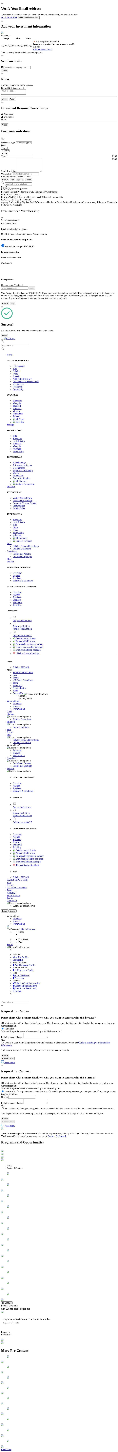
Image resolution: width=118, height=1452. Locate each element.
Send (4, 70)
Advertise (19, 422)
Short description (9, 171)
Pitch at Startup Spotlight (27, 653)
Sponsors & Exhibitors (23, 580)
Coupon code (12, 285)
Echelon (16, 371)
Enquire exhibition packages (28, 650)
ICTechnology (19, 462)
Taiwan (16, 416)
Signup (12, 911)
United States (19, 441)
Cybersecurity (19, 366)
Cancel (5, 179)
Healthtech (17, 386)
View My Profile (20, 957)
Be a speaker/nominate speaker (29, 644)
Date (3, 145)
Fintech (16, 376)
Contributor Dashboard (25, 988)
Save (12, 99)
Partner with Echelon (25, 641)
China (15, 527)
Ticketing (17, 605)
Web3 (15, 374)
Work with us (19, 709)
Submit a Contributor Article (27, 983)
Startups (10, 714)
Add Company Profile (25, 965)
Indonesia (17, 408)
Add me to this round (42, 49)
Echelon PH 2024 (21, 667)
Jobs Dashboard (22, 975)
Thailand (17, 406)
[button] (10, 561)
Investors (11, 722)
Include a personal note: (12, 1037)
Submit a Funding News (26, 986)
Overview (17, 573)
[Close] (2, 3)
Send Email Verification (28, 17)
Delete (28, 179)
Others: (4, 1097)
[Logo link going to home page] (9, 338)
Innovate (17, 706)
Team (15, 683)
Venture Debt (19, 506)
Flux (15, 368)
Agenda (16, 575)
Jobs (15, 675)
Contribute (12, 758)
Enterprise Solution (21, 478)
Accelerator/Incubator (22, 500)
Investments (18, 384)
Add (12, 179)
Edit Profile (18, 960)
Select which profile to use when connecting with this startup (28, 1088)
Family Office (19, 508)
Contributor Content (22, 763)
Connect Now (7, 1058)
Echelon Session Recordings (26, 546)
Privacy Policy (19, 688)
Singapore (17, 400)
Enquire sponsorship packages (29, 647)
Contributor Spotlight (22, 556)
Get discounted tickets (25, 638)
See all (10, 944)
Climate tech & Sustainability (26, 381)
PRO (9, 734)
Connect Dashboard (22, 548)
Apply (31, 288)
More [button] (9, 670)
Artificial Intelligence (22, 379)
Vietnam (16, 411)
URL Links (6, 173)
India (15, 436)
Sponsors (17, 600)
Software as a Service (22, 465)
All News (19, 419)
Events (16, 677)
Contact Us (18, 693)
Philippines (18, 413)
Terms (15, 690)
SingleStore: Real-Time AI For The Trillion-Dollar (26, 1319)
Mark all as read (28, 929)
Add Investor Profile (24, 970)
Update (20, 179)
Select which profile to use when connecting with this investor (29, 1031)
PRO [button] (9, 543)
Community (18, 389)
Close (4, 99)
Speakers (17, 578)
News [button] (9, 354)
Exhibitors (17, 602)
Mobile (16, 473)
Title (3, 156)
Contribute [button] (12, 551)
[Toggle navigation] (2, 339)
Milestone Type (8, 142)
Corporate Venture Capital (24, 503)
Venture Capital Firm (22, 498)
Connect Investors (23, 541)
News (9, 711)
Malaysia (17, 403)
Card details (6, 263)
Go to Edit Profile (9, 17)
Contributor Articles (22, 554)
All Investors (21, 538)
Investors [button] (11, 486)
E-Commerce (19, 468)
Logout (18, 991)
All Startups (20, 481)
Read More (6, 1303)
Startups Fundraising (24, 484)
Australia (17, 449)
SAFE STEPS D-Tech (23, 672)
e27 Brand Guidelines (23, 680)
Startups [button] (10, 424)
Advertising (18, 475)
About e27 (17, 685)
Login (4, 911)
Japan (15, 530)
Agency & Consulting (23, 470)
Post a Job (19, 978)
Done (4, 336)
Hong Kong (18, 451)
